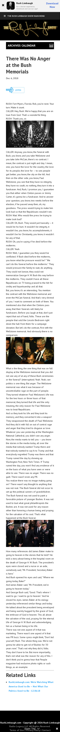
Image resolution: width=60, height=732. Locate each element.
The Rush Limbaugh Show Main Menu (26, 16)
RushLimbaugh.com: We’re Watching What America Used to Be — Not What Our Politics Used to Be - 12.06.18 (31, 686)
